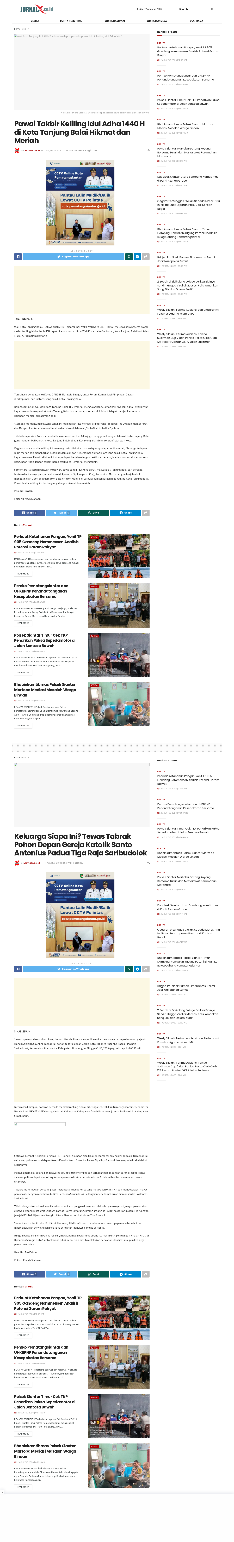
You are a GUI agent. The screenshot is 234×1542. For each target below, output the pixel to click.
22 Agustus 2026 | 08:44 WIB (30, 651)
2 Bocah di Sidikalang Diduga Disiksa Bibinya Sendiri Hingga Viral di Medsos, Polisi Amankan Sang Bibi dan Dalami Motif (187, 285)
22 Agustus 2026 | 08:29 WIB (30, 700)
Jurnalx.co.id (32, 150)
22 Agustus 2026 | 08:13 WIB (173, 161)
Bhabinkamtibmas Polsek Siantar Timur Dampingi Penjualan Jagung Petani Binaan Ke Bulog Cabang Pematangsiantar (187, 233)
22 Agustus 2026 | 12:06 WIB (30, 552)
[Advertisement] (82, 290)
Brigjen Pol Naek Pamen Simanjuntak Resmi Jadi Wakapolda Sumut (186, 259)
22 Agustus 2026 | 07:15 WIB (173, 213)
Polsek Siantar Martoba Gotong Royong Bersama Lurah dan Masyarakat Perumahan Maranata (187, 152)
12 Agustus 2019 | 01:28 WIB (59, 150)
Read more (23, 573)
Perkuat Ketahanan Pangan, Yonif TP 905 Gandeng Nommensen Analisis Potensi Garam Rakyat (48, 542)
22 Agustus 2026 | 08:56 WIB (30, 602)
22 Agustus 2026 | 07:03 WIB (173, 241)
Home (17, 28)
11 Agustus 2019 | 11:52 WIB (58, 863)
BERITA (35, 20)
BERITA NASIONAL (114, 20)
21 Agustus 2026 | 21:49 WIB (172, 346)
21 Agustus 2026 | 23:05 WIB (173, 294)
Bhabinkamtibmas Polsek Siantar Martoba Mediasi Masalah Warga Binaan (45, 690)
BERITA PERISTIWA (71, 20)
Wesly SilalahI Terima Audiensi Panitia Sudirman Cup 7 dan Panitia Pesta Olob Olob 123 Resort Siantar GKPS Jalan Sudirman (187, 338)
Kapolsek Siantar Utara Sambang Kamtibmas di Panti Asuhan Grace (187, 178)
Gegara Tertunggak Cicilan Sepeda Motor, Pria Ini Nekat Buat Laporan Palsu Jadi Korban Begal (188, 205)
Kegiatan (91, 150)
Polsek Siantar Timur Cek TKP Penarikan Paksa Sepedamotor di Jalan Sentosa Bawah (44, 641)
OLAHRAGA (196, 20)
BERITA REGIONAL (156, 20)
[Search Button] (212, 9)
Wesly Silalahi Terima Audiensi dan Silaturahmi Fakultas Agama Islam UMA (188, 311)
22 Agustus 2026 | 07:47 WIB (173, 185)
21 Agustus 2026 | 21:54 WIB (172, 318)
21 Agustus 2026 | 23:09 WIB (173, 266)
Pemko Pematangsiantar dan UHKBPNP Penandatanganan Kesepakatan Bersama (41, 591)
